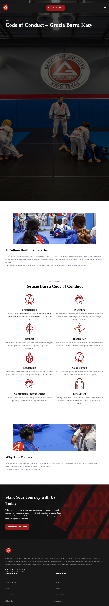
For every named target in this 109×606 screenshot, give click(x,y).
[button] (101, 7)
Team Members (59, 595)
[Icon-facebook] (7, 570)
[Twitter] (12, 570)
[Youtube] (17, 570)
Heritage (8, 589)
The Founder (9, 595)
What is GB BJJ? (11, 583)
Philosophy (9, 601)
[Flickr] (23, 570)
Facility (57, 589)
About (56, 583)
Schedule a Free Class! (55, 8)
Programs (57, 601)
